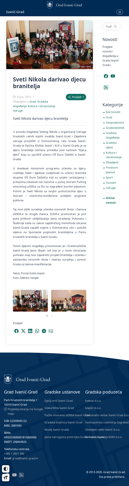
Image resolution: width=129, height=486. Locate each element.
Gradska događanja (112, 135)
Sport (109, 177)
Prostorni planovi (112, 170)
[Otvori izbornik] (120, 12)
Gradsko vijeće (111, 145)
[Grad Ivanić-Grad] (27, 379)
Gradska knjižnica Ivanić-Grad (63, 422)
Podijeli (76, 97)
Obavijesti (112, 162)
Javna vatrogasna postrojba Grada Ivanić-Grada (75, 437)
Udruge (18, 110)
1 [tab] (47, 315)
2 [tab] (52, 315)
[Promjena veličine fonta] (5, 477)
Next (90, 301)
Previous (8, 301)
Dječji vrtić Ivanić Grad (59, 401)
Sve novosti (113, 112)
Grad (33, 101)
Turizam (111, 182)
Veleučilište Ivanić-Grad (59, 408)
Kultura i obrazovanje (41, 106)
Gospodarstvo (113, 122)
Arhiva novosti (111, 200)
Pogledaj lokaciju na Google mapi (25, 411)
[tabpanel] (30, 300)
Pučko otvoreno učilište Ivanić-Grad (67, 415)
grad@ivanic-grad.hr (25, 458)
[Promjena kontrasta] (5, 469)
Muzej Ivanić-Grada (57, 429)
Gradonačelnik (113, 128)
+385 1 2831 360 (14, 453)
